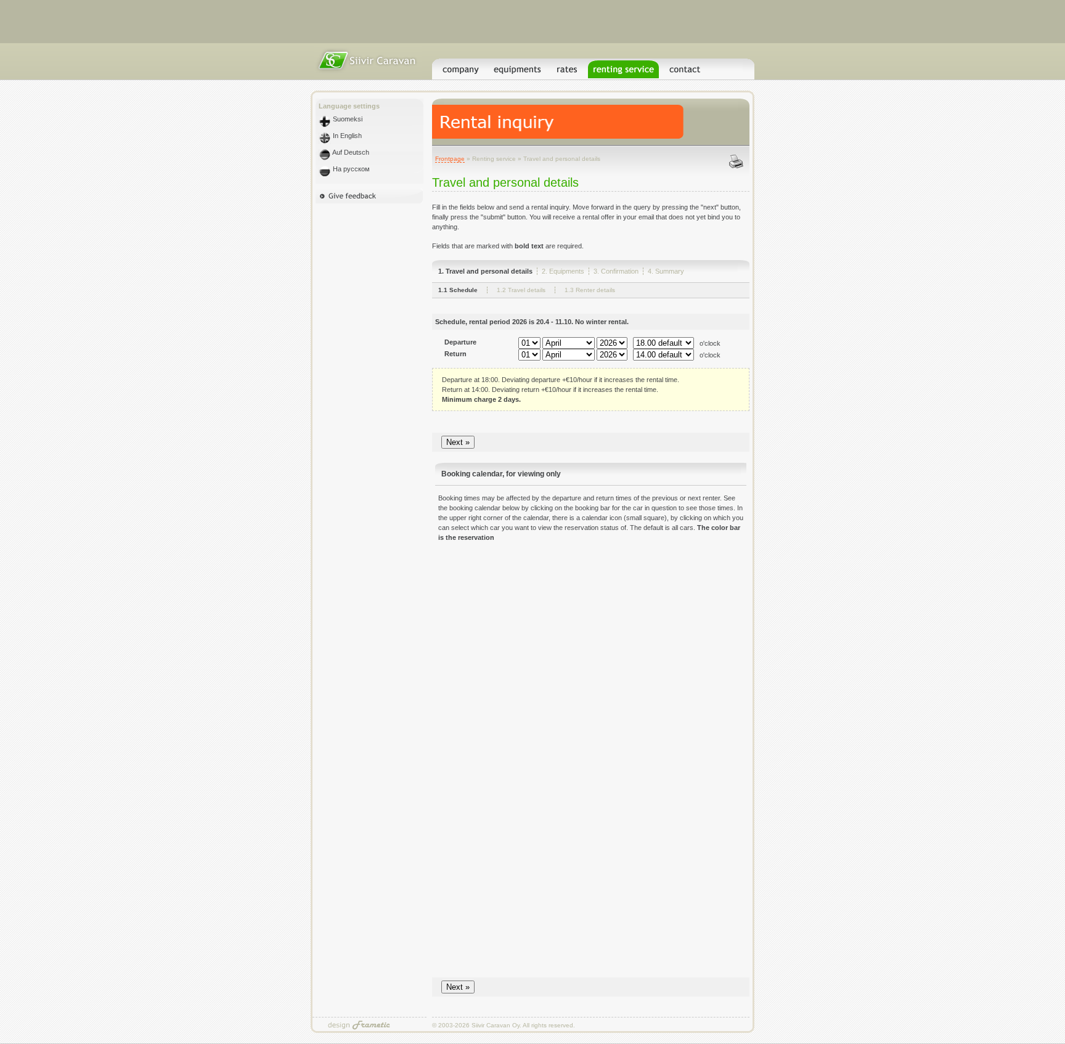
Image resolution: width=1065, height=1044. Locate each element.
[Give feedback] (369, 201)
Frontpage (450, 158)
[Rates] (567, 74)
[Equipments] (518, 74)
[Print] (740, 167)
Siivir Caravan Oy (495, 1025)
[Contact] (685, 74)
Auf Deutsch (350, 152)
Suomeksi (346, 119)
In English (346, 135)
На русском (350, 169)
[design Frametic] (360, 1028)
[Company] (460, 74)
